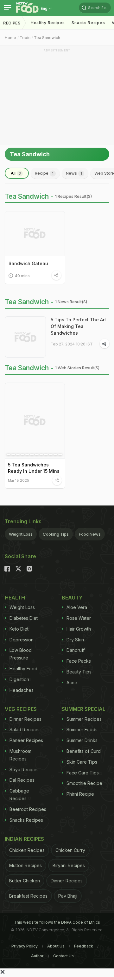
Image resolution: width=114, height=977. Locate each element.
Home (10, 37)
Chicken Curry (70, 850)
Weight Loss (21, 534)
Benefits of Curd (83, 751)
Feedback (83, 946)
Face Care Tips (82, 772)
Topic (25, 37)
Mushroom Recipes (20, 754)
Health (15, 597)
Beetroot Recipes (28, 809)
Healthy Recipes (48, 22)
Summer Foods (82, 729)
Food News (90, 534)
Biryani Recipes (69, 865)
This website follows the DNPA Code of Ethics (57, 922)
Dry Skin (75, 639)
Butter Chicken (24, 880)
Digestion (19, 679)
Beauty (72, 597)
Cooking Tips (56, 534)
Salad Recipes (25, 729)
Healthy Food (23, 668)
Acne (71, 682)
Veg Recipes (21, 709)
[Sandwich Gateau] (35, 233)
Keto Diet (19, 629)
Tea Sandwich (47, 37)
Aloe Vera (76, 607)
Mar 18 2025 (18, 480)
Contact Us (63, 956)
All (16, 173)
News (74, 173)
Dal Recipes (22, 780)
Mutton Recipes (25, 865)
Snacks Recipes (88, 22)
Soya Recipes (24, 769)
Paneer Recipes (26, 740)
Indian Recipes (24, 839)
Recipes (12, 23)
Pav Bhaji (67, 896)
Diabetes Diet (24, 618)
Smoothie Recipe (84, 783)
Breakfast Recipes (28, 896)
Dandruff (75, 650)
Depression (22, 639)
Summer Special (83, 709)
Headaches (22, 690)
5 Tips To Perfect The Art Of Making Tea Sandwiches (78, 326)
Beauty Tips (79, 671)
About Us (56, 946)
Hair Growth (78, 629)
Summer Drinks (82, 740)
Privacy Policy (24, 946)
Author (37, 956)
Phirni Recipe (80, 794)
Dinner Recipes (25, 719)
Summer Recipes (84, 719)
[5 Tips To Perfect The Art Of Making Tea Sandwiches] (25, 337)
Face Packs (78, 661)
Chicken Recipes (27, 850)
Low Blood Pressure (21, 653)
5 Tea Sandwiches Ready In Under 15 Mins (34, 468)
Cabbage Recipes (19, 794)
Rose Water (78, 618)
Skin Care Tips (81, 762)
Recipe (44, 173)
